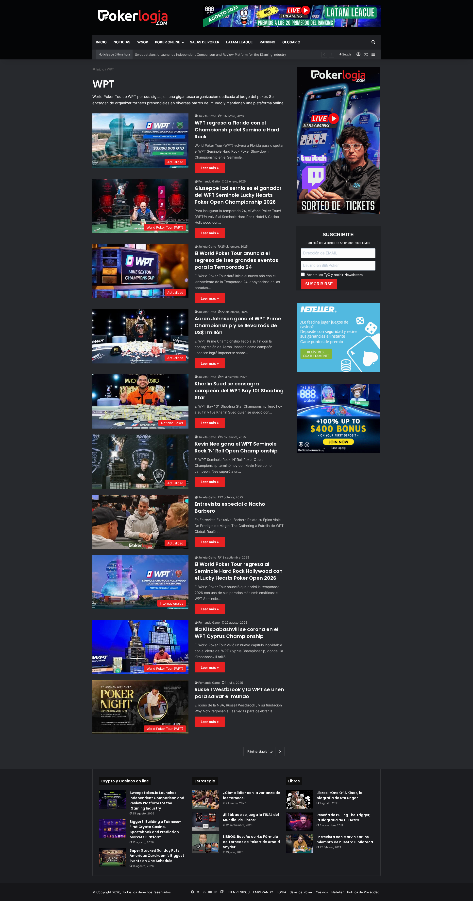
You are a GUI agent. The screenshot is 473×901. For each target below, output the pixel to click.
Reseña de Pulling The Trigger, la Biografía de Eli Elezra (344, 817)
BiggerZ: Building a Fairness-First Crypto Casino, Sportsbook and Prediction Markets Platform (155, 829)
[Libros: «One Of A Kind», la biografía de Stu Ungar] (299, 799)
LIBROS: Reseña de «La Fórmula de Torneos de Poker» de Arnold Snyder (251, 841)
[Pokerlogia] (133, 17)
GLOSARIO (291, 42)
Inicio (101, 42)
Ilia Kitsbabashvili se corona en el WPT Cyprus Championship (236, 633)
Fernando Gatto (209, 181)
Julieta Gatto (207, 116)
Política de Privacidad (363, 892)
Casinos (322, 892)
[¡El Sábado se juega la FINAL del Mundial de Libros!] (205, 821)
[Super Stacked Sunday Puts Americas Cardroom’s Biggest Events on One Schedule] (112, 857)
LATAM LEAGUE (239, 42)
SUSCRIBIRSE (319, 284)
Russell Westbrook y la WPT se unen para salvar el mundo (239, 693)
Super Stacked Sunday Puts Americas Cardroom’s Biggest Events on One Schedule (157, 855)
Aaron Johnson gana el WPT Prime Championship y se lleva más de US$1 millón (238, 325)
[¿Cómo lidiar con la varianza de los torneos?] (205, 799)
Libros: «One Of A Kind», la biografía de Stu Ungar (339, 795)
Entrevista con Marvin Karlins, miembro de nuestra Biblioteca (345, 839)
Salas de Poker (204, 42)
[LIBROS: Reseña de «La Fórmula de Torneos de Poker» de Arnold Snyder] (205, 843)
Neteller (337, 892)
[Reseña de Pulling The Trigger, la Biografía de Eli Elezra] (299, 821)
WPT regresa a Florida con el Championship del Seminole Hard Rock (237, 129)
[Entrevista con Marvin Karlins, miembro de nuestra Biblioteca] (299, 843)
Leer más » (210, 168)
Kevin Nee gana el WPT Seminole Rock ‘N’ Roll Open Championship (236, 447)
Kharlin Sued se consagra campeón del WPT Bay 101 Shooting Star (239, 390)
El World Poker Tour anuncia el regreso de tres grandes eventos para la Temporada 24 (236, 260)
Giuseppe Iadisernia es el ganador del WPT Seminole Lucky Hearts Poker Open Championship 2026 (238, 195)
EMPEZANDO (263, 892)
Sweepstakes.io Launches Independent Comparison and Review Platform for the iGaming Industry (157, 800)
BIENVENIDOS (239, 892)
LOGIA (281, 892)
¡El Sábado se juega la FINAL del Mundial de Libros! (251, 817)
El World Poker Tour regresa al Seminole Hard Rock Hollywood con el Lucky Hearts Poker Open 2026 (239, 571)
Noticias (122, 42)
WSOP (142, 42)
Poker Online (167, 42)
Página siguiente (260, 751)
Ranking (267, 42)
